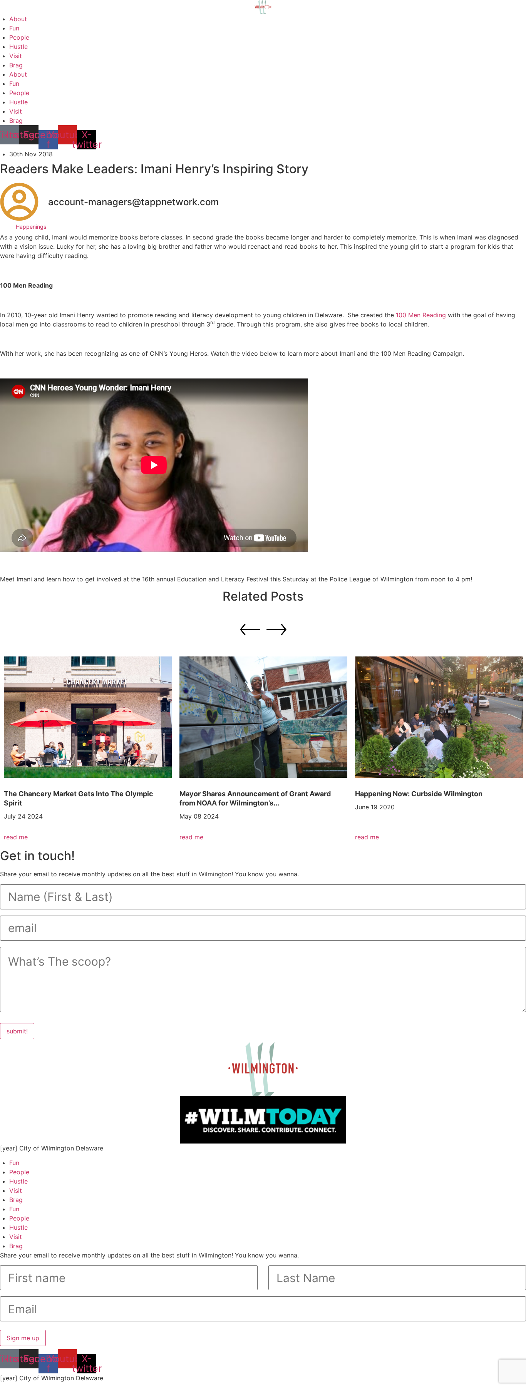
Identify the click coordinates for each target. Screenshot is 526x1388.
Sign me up (23, 1338)
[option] (88, 749)
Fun (14, 28)
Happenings (31, 226)
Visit (15, 56)
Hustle (18, 46)
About (18, 19)
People (19, 37)
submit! (17, 1031)
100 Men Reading (421, 315)
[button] (276, 629)
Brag (16, 65)
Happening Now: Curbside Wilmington (418, 794)
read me (16, 837)
